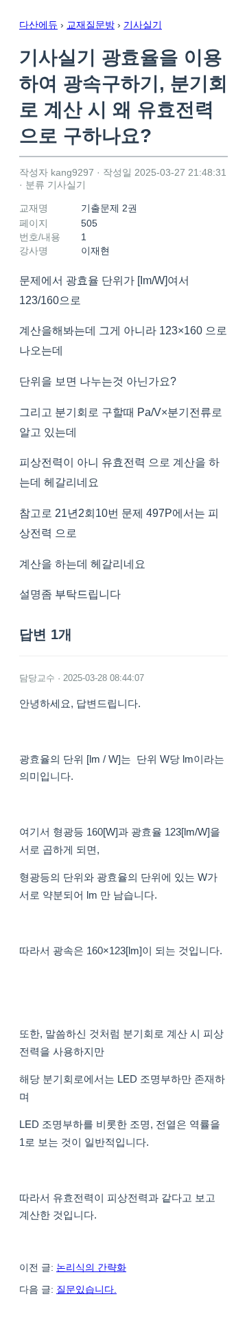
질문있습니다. (86, 1289)
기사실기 (143, 24)
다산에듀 (38, 24)
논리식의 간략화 (91, 1267)
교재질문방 (91, 24)
